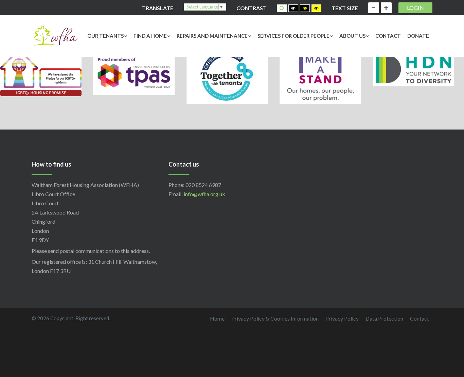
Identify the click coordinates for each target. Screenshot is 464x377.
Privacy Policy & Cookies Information (275, 318)
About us (352, 36)
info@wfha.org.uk (204, 194)
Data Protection (384, 318)
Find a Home (150, 36)
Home (217, 318)
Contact (388, 36)
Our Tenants (105, 36)
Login (415, 7)
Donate (418, 36)
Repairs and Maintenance (212, 36)
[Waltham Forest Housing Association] (55, 35)
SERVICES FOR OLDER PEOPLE (293, 36)
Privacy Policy (342, 318)
